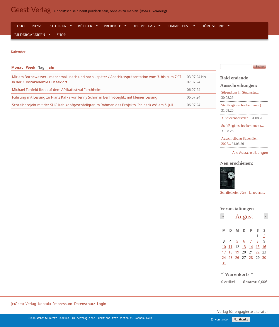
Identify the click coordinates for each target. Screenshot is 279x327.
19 (237, 252)
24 (224, 257)
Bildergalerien (28, 35)
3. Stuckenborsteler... (235, 118)
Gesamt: (250, 281)
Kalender (18, 51)
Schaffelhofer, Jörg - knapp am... (242, 192)
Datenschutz (84, 303)
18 (230, 252)
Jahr (51, 67)
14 (251, 246)
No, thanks (241, 319)
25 (230, 257)
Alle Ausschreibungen (250, 152)
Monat (17, 67)
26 (237, 257)
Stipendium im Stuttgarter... (240, 92)
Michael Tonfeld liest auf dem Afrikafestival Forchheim (56, 89)
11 (230, 246)
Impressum (62, 303)
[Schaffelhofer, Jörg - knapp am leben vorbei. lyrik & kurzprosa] (227, 187)
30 (264, 257)
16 (264, 246)
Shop (61, 35)
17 (224, 252)
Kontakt (44, 303)
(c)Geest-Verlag (23, 303)
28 (251, 257)
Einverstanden (220, 319)
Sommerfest (176, 26)
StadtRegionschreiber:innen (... (242, 105)
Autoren (56, 26)
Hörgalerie (211, 26)
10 (224, 246)
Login (101, 303)
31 (224, 263)
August (244, 216)
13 (244, 246)
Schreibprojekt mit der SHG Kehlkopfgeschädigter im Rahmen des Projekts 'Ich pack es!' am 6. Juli (92, 104)
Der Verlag (142, 26)
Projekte (110, 26)
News (37, 26)
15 (258, 246)
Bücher (83, 26)
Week (30, 67)
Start (19, 26)
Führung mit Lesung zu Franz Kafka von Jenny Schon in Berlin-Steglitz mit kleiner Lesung (84, 97)
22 (258, 252)
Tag (42, 67)
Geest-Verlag (31, 10)
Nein (149, 318)
